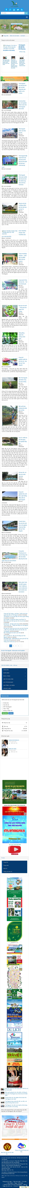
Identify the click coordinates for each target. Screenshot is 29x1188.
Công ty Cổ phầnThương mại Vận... (7, 1150)
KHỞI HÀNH (6, 673)
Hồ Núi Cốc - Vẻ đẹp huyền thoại (11, 624)
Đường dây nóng (12, 748)
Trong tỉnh (5, 862)
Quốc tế (5, 868)
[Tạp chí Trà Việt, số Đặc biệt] (14, 1076)
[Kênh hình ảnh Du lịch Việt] (14, 1012)
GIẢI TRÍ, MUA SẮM (8, 679)
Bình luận (20, 1183)
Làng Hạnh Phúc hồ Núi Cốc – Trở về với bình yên (23, 282)
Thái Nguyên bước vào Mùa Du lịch (22, 130)
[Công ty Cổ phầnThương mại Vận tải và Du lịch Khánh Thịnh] (7, 1146)
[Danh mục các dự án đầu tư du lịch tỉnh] (14, 947)
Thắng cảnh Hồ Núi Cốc (9, 641)
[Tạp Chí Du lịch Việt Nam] (14, 1030)
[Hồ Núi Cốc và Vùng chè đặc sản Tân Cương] (14, 1064)
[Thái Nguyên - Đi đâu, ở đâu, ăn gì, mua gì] (14, 883)
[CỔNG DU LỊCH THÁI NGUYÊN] (14, 4)
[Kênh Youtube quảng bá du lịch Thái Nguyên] (14, 849)
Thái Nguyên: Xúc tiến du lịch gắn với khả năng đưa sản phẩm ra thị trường (16, 1105)
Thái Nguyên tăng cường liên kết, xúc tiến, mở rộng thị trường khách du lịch (22, 62)
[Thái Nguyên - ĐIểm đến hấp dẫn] (14, 905)
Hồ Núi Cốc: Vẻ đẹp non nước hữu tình (22, 474)
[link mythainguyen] (14, 829)
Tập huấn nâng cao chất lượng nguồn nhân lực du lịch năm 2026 (6, 62)
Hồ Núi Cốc (6, 703)
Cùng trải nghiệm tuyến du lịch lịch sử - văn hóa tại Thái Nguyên (23, 361)
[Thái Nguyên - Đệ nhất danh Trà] (14, 931)
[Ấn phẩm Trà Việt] (14, 1055)
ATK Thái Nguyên (7, 706)
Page (15, 1183)
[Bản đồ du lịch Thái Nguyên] (14, 976)
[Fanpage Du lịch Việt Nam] (14, 1039)
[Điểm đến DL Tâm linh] (14, 958)
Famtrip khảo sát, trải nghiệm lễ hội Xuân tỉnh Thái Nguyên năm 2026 (23, 104)
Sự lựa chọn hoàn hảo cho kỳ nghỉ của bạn (4, 1139)
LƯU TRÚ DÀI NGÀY (8, 682)
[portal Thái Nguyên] (14, 1060)
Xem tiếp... (23, 51)
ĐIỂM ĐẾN (6, 669)
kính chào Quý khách (8, 1139)
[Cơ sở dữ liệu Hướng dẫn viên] (14, 1003)
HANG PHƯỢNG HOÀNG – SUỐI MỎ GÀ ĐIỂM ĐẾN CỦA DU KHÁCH (23, 257)
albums (25, 1184)
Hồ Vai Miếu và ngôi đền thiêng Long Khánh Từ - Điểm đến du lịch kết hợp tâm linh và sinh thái (15, 620)
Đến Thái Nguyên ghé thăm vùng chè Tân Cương (23, 379)
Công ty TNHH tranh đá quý (17, 1139)
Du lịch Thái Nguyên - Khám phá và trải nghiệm (13, 650)
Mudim (22, 1187)
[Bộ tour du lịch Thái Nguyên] (14, 994)
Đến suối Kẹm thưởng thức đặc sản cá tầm (23, 408)
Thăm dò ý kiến (16, 1181)
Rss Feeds (10, 1183)
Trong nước (6, 865)
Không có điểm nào (7, 710)
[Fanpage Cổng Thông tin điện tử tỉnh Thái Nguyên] (14, 809)
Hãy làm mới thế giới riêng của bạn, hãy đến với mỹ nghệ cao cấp (12, 1139)
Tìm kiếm (24, 1181)
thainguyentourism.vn (14, 740)
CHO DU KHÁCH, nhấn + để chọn (9, 665)
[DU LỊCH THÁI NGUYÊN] (14, 791)
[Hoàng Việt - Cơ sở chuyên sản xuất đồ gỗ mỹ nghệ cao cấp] (21, 1146)
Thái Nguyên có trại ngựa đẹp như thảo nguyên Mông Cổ (16, 617)
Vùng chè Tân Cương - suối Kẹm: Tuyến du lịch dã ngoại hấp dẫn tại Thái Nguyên (15, 614)
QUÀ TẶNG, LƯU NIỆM (9, 685)
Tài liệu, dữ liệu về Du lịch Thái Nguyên (13, 1184)
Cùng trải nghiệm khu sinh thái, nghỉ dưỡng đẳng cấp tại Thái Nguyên (23, 495)
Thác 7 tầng (6, 708)
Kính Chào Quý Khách (25, 1139)
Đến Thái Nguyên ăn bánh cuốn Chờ (12, 632)
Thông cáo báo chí (7, 871)
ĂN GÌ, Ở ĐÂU (6, 676)
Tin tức (3, 858)
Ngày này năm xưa (7, 1186)
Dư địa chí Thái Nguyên (19, 1186)
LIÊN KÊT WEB (7, 688)
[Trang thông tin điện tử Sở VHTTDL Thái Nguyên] (14, 1050)
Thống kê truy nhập (7, 1181)
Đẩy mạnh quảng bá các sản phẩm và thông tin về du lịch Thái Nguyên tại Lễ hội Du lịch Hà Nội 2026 (14, 63)
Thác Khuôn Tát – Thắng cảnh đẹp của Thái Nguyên (16, 625)
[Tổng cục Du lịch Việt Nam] (14, 1022)
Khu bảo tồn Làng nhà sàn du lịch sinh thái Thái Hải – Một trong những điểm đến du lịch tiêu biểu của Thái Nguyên (16, 630)
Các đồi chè (6, 705)
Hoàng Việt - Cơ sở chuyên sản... (21, 1151)
